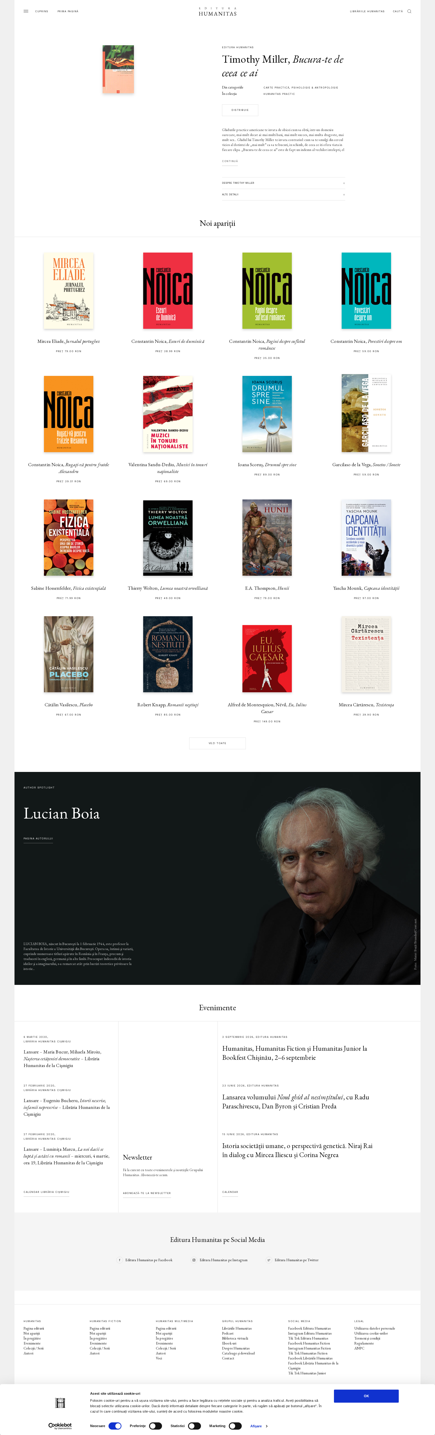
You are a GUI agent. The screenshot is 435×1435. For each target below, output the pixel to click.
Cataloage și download (238, 1353)
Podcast (228, 1333)
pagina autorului (38, 838)
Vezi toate (218, 743)
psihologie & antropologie (315, 87)
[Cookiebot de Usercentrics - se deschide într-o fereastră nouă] (60, 1426)
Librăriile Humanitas (367, 11)
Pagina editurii (34, 1328)
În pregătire (32, 1338)
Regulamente (364, 1343)
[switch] (155, 1426)
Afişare (256, 1426)
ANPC (359, 1348)
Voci (159, 1358)
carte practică (276, 87)
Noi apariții (32, 1333)
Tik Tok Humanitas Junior (307, 1373)
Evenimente (32, 1343)
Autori (28, 1353)
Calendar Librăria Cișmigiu (46, 1192)
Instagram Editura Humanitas (310, 1333)
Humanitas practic (279, 94)
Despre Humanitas (236, 1348)
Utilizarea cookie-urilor (371, 1333)
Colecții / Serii (34, 1348)
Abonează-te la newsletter (147, 1193)
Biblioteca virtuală (235, 1338)
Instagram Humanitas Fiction (309, 1348)
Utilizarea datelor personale (374, 1328)
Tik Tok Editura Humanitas (308, 1338)
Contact (228, 1358)
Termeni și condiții (367, 1338)
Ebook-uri (229, 1343)
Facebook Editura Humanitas (309, 1328)
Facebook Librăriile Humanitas (310, 1358)
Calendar (230, 1192)
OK (366, 1396)
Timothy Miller (255, 59)
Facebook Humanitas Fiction (309, 1343)
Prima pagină (68, 11)
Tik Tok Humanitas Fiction (307, 1353)
